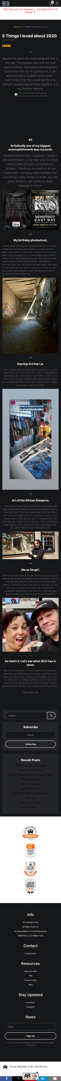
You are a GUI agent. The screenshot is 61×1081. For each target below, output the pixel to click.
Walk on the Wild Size (30, 770)
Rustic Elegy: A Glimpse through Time (30, 774)
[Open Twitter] (18, 1078)
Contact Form (30, 953)
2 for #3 (30, 797)
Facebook (30, 1002)
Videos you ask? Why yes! (30, 765)
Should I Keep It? (30, 783)
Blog (30, 985)
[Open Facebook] (6, 1078)
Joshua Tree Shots (30, 802)
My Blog (17, 27)
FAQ (30, 976)
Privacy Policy (31, 980)
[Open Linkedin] (43, 1078)
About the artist (30, 971)
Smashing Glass (30, 788)
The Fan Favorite (30, 779)
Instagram (31, 1007)
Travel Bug (30, 807)
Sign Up (30, 1035)
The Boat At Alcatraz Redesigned (30, 793)
